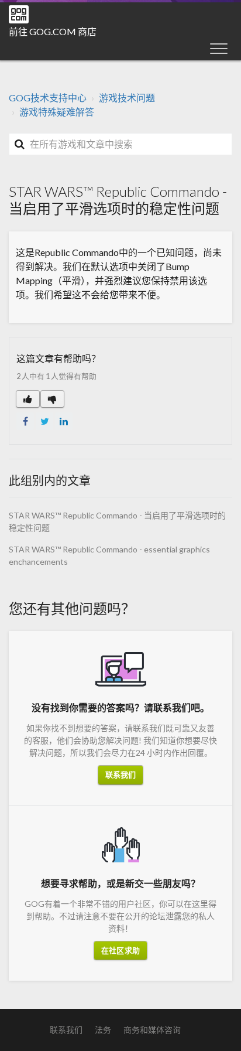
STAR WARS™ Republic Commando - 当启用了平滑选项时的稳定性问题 (117, 521)
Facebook (25, 421)
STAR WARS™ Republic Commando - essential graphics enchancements (109, 555)
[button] (218, 48)
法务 (103, 1030)
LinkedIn (64, 421)
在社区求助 (120, 950)
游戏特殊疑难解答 (56, 111)
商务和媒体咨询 (152, 1030)
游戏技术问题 (127, 97)
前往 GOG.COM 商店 (53, 31)
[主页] (19, 14)
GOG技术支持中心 (48, 97)
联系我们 (120, 774)
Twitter (44, 421)
